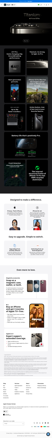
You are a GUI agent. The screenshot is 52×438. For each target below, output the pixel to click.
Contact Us (28, 387)
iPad (4, 387)
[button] (2, 5)
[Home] (7, 5)
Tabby (16, 389)
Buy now (26, 41)
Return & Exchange (41, 387)
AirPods (5, 393)
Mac (4, 385)
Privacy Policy (29, 393)
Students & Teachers (19, 391)
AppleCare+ (17, 393)
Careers (27, 391)
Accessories (6, 397)
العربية (41, 4)
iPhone (4, 389)
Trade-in (16, 387)
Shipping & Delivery (41, 385)
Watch (4, 391)
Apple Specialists (18, 385)
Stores (27, 389)
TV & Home (5, 395)
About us (28, 385)
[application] (48, 434)
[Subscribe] (22, 423)
